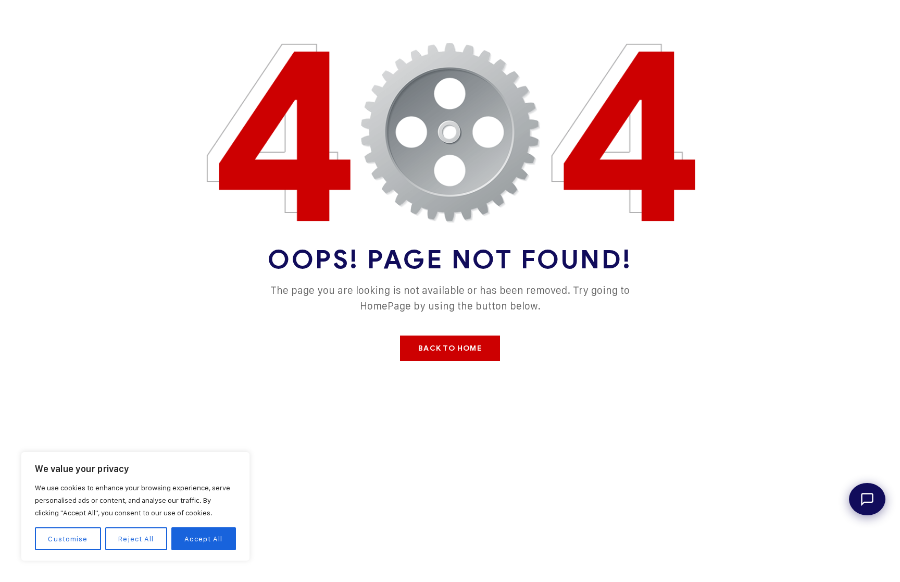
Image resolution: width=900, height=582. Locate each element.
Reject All (136, 538)
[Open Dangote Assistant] (867, 499)
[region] (135, 506)
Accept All (203, 538)
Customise (68, 538)
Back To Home (449, 348)
